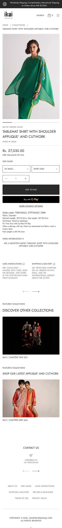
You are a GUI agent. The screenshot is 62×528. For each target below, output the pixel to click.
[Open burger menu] (58, 15)
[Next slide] (35, 291)
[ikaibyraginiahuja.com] (8, 15)
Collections (18, 25)
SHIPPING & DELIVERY (42, 264)
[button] (40, 15)
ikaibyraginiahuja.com (40, 518)
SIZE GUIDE (8, 161)
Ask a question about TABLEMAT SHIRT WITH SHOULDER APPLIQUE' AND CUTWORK (31, 244)
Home (5, 25)
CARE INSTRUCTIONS (12, 264)
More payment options (31, 206)
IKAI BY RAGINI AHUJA (13, 127)
